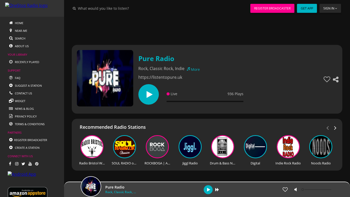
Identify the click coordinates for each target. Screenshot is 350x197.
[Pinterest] (36, 164)
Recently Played (26, 62)
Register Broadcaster (272, 8)
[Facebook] (10, 164)
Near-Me (20, 31)
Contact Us (23, 93)
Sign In (328, 8)
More (195, 69)
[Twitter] (23, 164)
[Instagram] (16, 164)
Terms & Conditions (29, 124)
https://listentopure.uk (160, 77)
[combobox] (119, 8)
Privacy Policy (25, 116)
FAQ (17, 78)
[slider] (317, 189)
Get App (307, 8)
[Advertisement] (207, 28)
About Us (21, 46)
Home (18, 23)
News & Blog (24, 109)
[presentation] (335, 127)
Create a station (26, 148)
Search (19, 38)
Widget (19, 101)
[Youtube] (30, 164)
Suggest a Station (28, 85)
